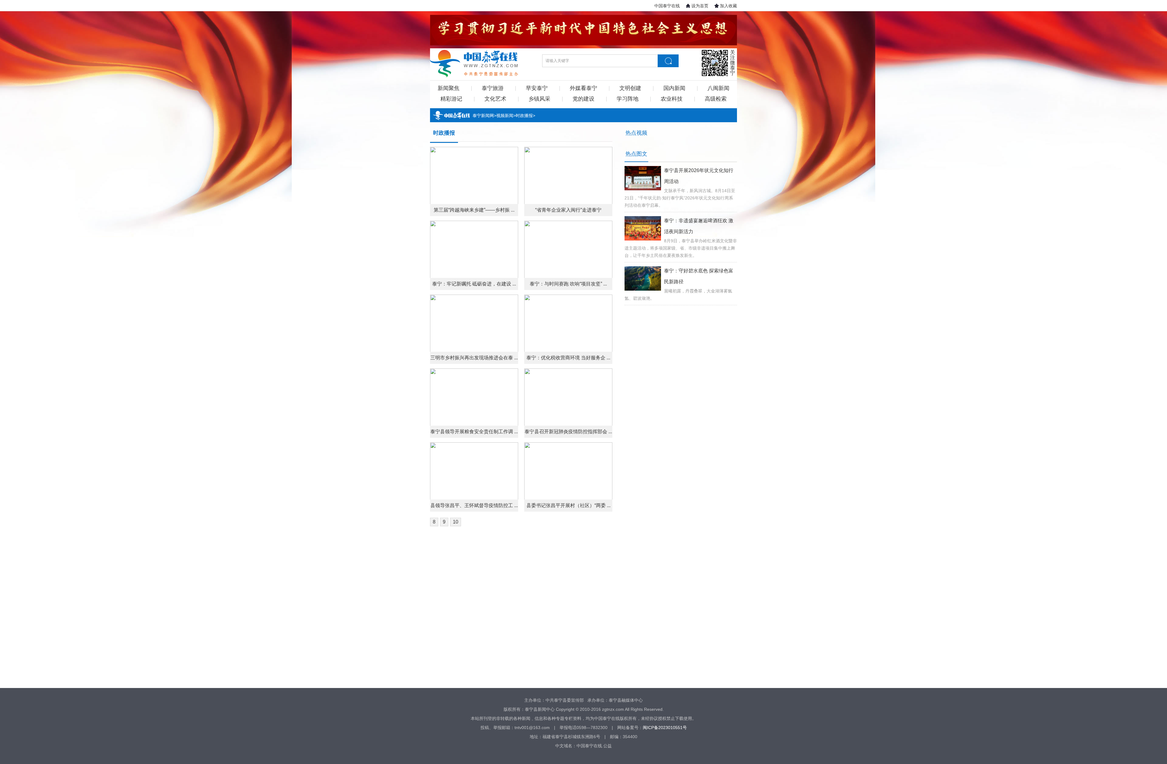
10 (455, 521)
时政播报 (524, 115)
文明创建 (630, 88)
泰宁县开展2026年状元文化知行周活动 (698, 176)
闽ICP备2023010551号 (665, 727)
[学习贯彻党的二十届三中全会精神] (583, 30)
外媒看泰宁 (583, 88)
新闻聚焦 (449, 88)
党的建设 (583, 99)
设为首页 (699, 5)
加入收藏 (728, 5)
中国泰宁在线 (667, 5)
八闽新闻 (718, 88)
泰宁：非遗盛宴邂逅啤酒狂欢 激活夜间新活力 (698, 226)
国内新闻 (674, 88)
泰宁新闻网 (483, 115)
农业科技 (672, 99)
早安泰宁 (537, 88)
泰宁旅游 (493, 88)
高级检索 (716, 99)
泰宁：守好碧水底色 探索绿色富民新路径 (698, 276)
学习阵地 (628, 99)
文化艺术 (495, 99)
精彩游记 (451, 99)
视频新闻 (504, 115)
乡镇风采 (539, 99)
